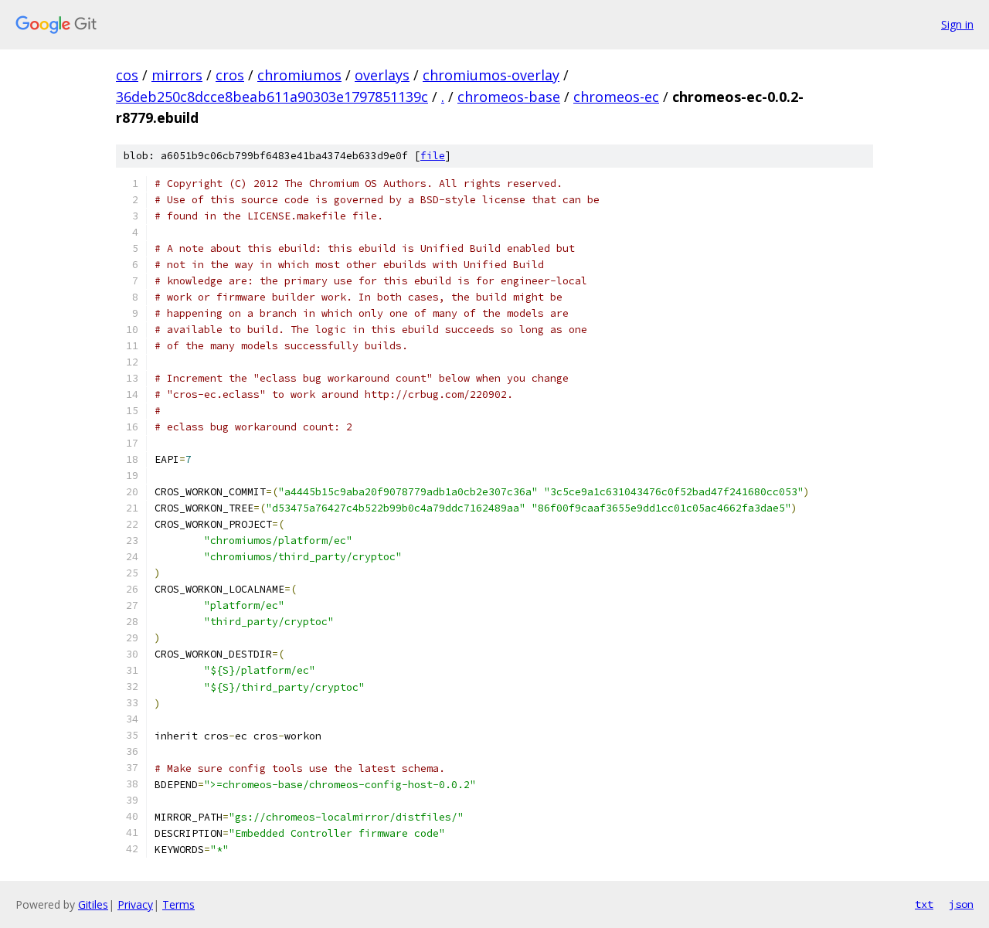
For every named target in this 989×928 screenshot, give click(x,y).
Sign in (957, 24)
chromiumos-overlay (491, 75)
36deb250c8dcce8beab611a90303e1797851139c (272, 96)
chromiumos (299, 75)
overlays (382, 75)
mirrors (176, 75)
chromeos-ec (616, 96)
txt (924, 904)
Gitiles (93, 904)
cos (127, 75)
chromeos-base (508, 96)
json (961, 904)
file (432, 155)
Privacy (135, 904)
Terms (178, 904)
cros (230, 75)
